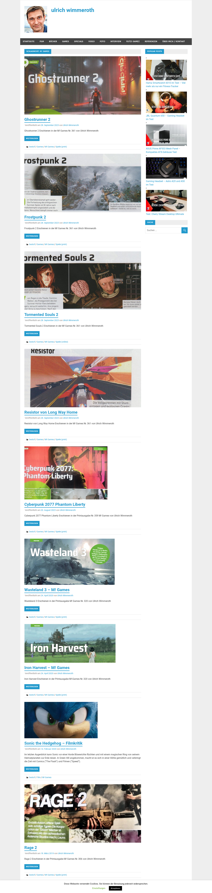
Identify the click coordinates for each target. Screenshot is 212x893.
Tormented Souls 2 (41, 314)
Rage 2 (30, 847)
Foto (102, 41)
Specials (78, 41)
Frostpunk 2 (35, 217)
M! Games (49, 147)
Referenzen (151, 41)
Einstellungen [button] (98, 888)
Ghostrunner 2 (37, 119)
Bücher (53, 41)
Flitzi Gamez (133, 41)
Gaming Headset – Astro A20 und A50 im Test (165, 183)
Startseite (28, 41)
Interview (115, 41)
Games (65, 41)
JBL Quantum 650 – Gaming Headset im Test (165, 117)
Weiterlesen (32, 138)
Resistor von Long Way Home (50, 412)
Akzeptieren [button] (115, 888)
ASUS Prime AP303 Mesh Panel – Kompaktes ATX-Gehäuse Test (163, 150)
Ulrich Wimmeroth (71, 125)
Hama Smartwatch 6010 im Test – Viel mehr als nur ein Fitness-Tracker (165, 84)
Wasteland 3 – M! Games (47, 589)
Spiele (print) (61, 147)
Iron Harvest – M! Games (47, 667)
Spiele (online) (62, 342)
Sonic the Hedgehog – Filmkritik (53, 743)
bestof (32, 147)
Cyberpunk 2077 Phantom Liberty (54, 504)
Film (42, 41)
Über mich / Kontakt (173, 41)
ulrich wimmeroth (72, 10)
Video (91, 41)
